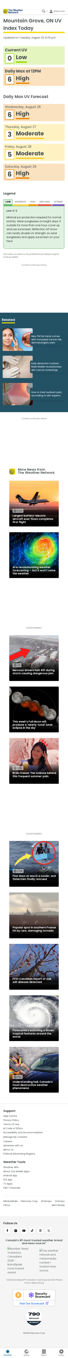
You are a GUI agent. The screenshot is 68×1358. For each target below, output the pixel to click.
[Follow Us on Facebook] (7, 1231)
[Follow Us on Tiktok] (32, 1231)
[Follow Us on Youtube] (24, 1231)
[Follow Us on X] (49, 1231)
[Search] (43, 11)
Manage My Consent (15, 1136)
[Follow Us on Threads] (40, 1231)
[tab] (8, 202)
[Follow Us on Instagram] (16, 1231)
